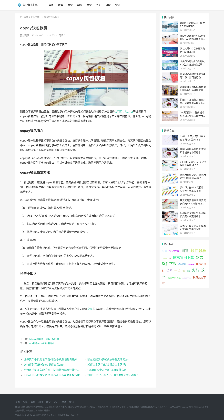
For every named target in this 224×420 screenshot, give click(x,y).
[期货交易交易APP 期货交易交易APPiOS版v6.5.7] (170, 200)
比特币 (118, 111)
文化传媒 (174, 251)
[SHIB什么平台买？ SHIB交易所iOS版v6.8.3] (170, 136)
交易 (90, 308)
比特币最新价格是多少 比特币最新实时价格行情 (52, 375)
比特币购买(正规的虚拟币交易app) (44, 364)
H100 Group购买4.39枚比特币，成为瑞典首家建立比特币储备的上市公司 (192, 38)
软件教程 (198, 250)
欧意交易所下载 (187, 278)
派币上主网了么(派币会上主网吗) (106, 364)
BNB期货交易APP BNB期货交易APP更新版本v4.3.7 (193, 216)
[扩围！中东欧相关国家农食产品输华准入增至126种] (170, 100)
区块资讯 (35, 16)
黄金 (89, 5)
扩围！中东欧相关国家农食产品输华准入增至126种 (192, 102)
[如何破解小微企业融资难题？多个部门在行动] (170, 74)
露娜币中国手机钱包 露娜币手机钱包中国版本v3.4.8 (193, 152)
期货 (79, 5)
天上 (184, 271)
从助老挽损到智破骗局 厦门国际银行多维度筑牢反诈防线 (193, 90)
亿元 (169, 270)
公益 (164, 251)
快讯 (117, 5)
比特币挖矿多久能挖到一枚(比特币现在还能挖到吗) (52, 369)
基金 (70, 5)
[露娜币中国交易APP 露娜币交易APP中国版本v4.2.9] (170, 226)
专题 (170, 258)
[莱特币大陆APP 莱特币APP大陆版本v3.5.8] (170, 188)
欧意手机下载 (174, 277)
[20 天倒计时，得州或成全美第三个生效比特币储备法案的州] (170, 112)
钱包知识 (191, 264)
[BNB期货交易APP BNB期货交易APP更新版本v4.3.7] (170, 213)
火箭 (195, 270)
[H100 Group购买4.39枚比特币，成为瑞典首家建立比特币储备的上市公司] (170, 36)
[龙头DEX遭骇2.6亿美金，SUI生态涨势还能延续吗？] (170, 61)
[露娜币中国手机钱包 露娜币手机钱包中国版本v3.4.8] (170, 149)
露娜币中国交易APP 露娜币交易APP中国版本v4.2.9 (193, 229)
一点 (177, 270)
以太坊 (129, 111)
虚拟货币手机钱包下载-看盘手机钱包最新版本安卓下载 (52, 359)
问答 (185, 251)
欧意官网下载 (183, 257)
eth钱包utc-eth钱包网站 (41, 343)
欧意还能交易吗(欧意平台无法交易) (108, 359)
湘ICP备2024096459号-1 (70, 415)
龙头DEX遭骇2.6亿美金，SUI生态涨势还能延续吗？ (193, 64)
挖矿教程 (182, 264)
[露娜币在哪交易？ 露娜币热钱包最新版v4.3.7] (170, 175)
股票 (60, 5)
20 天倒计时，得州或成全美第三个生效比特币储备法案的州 (192, 115)
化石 (188, 271)
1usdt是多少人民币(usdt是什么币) (107, 369)
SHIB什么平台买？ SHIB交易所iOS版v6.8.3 (112, 375)
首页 (51, 5)
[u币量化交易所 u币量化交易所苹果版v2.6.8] (170, 162)
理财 (108, 5)
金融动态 (165, 258)
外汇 (98, 5)
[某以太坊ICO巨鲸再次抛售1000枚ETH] (170, 49)
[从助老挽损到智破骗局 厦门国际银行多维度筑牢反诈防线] (170, 87)
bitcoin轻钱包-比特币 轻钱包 (44, 339)
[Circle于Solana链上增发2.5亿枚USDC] (170, 23)
